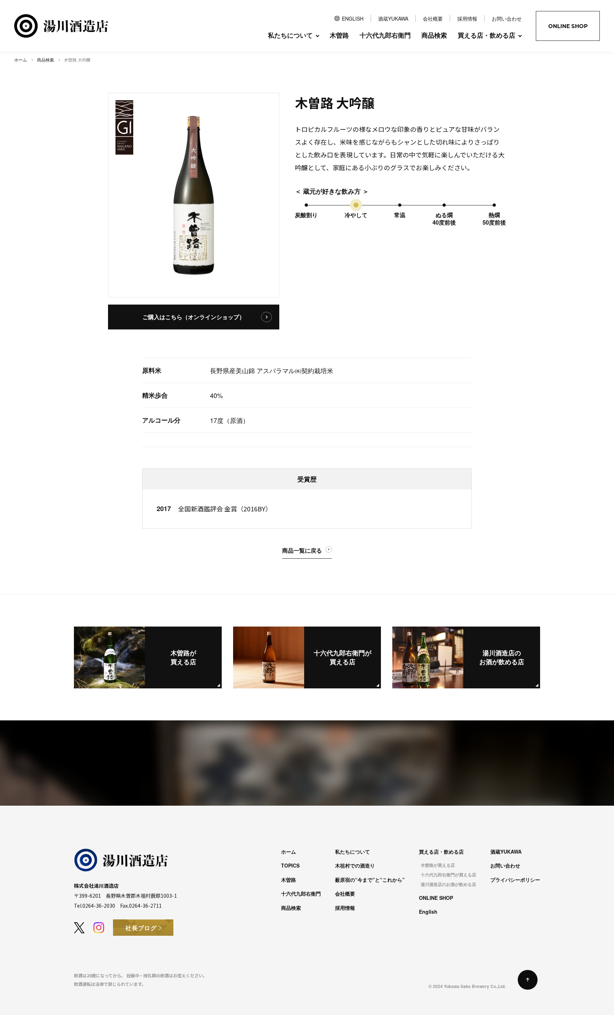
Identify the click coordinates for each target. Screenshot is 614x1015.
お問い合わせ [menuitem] (507, 18)
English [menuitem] (428, 911)
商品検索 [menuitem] (434, 35)
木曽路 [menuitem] (339, 35)
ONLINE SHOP (568, 26)
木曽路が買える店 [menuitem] (438, 865)
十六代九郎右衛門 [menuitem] (385, 35)
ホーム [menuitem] (288, 851)
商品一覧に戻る (302, 550)
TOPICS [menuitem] (290, 865)
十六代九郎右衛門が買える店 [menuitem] (448, 875)
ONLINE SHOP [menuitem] (436, 897)
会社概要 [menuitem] (433, 18)
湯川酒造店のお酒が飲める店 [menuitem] (448, 884)
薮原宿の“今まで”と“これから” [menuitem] (370, 879)
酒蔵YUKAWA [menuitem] (393, 18)
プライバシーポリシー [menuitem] (515, 879)
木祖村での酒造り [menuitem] (355, 865)
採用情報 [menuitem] (467, 18)
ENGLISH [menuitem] (352, 18)
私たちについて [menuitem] (352, 851)
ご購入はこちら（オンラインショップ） (193, 317)
